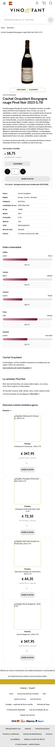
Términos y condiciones (11, 734)
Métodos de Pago (43, 705)
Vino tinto (10, 28)
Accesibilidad (15, 739)
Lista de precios (35, 699)
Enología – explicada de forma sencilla (19, 705)
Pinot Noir (34, 394)
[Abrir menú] (4, 3)
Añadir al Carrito (27, 179)
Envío (11, 694)
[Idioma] (10, 3)
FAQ (44, 694)
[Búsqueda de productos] (50, 3)
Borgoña (34, 197)
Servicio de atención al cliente (28, 694)
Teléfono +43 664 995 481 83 (34, 739)
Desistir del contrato (27, 715)
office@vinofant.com (13, 729)
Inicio (3, 28)
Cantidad (17, 163)
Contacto (49, 734)
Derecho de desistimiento (32, 734)
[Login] (37, 3)
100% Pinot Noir (23, 205)
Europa (20, 197)
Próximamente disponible (16, 710)
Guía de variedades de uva (38, 710)
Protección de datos (42, 729)
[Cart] (44, 3)
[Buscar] (50, 20)
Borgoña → (7, 411)
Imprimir (28, 729)
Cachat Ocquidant (9, 95)
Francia (27, 197)
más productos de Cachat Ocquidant (17, 368)
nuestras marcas (20, 699)
